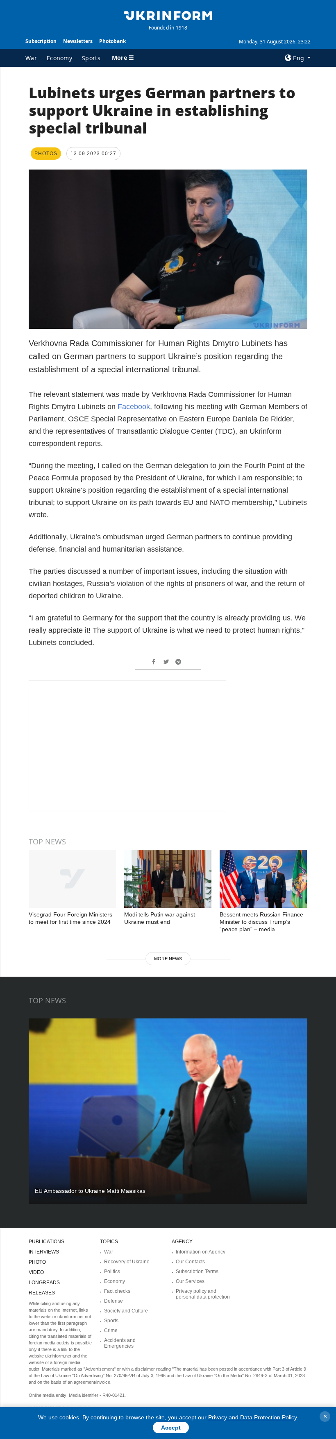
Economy (59, 58)
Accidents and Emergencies (120, 1343)
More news (168, 958)
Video (36, 1272)
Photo (37, 1262)
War (31, 58)
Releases (42, 1293)
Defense (113, 1301)
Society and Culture (126, 1311)
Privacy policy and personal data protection (203, 1294)
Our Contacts (190, 1262)
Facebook (134, 407)
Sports (91, 58)
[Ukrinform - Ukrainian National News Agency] (168, 14)
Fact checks (117, 1291)
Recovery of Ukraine (127, 1262)
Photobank (112, 41)
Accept (171, 1427)
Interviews (44, 1252)
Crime (111, 1330)
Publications (46, 1241)
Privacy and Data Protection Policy (252, 1417)
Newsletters (78, 41)
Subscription (41, 41)
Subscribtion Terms (197, 1271)
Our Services (190, 1281)
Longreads (44, 1282)
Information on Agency (200, 1252)
